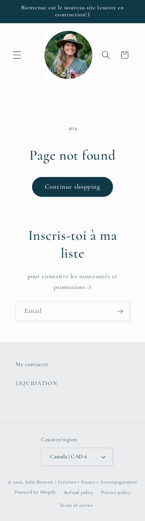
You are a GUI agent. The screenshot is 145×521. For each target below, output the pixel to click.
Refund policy (79, 492)
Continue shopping (72, 187)
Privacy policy (116, 492)
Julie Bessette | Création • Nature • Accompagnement (81, 482)
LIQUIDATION (36, 383)
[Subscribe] (120, 311)
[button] (17, 55)
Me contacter (32, 364)
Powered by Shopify (35, 492)
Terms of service (77, 505)
